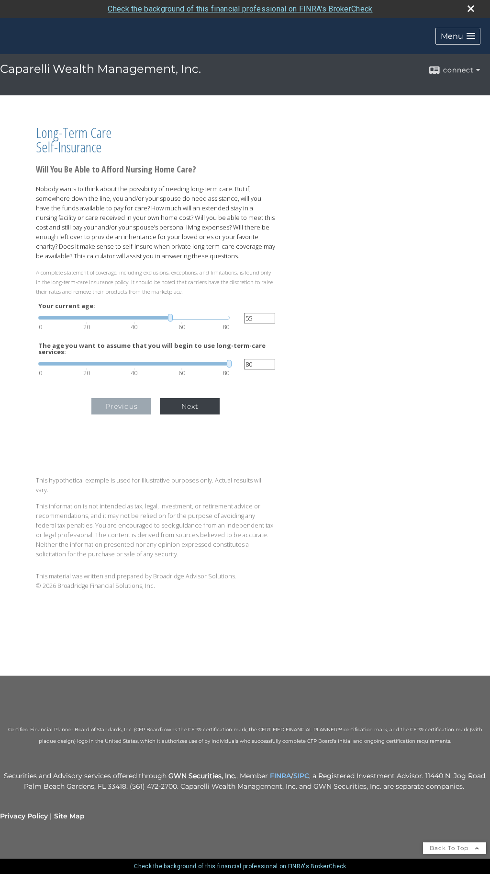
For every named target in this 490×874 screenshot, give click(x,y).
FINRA (280, 775)
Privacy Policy (24, 816)
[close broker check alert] (471, 8)
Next (190, 406)
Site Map (69, 816)
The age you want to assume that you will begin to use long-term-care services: (152, 349)
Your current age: (66, 306)
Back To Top (450, 847)
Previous (121, 406)
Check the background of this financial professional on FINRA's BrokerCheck (240, 8)
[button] (457, 36)
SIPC (301, 775)
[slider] (134, 318)
